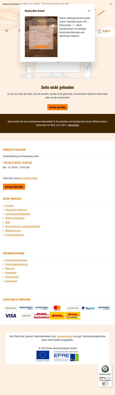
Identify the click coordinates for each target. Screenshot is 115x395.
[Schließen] (89, 10)
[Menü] (110, 365)
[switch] (105, 383)
